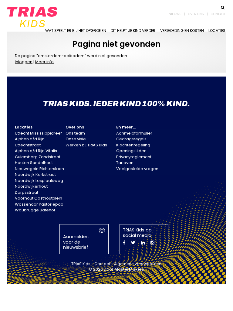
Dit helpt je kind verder (133, 30)
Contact (218, 14)
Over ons (196, 14)
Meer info (44, 62)
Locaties (216, 30)
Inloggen (23, 62)
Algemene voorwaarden (137, 263)
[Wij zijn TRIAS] (32, 16)
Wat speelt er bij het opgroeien (75, 30)
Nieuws (175, 14)
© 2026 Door (116, 269)
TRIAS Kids (80, 263)
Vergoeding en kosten (182, 30)
